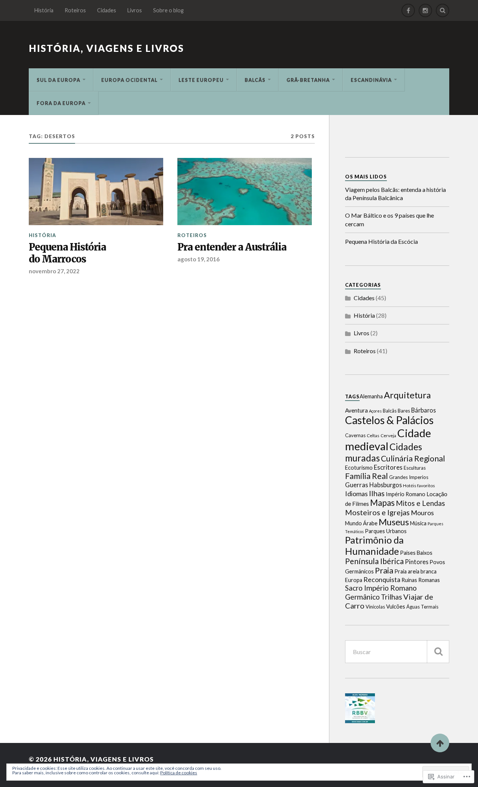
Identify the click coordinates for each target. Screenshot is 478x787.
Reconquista (381, 579)
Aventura (356, 410)
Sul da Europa (58, 80)
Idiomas (356, 493)
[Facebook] (408, 10)
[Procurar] (438, 651)
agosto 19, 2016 (198, 259)
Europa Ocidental (129, 80)
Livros (134, 10)
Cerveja (388, 435)
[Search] (442, 10)
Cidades (106, 10)
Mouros (422, 512)
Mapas (382, 503)
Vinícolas (375, 607)
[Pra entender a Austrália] (244, 191)
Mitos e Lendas (420, 503)
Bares (404, 411)
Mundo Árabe (361, 523)
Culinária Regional (413, 458)
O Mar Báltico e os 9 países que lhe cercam (389, 219)
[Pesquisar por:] (397, 651)
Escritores (388, 467)
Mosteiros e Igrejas (377, 512)
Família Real (366, 476)
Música (418, 523)
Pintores (416, 561)
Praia (384, 570)
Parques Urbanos (386, 531)
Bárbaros (423, 410)
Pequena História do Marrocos (67, 253)
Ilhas (377, 493)
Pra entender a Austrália (231, 247)
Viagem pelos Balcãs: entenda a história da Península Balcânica (395, 193)
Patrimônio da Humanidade (374, 545)
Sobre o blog (168, 10)
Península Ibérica (374, 561)
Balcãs (255, 80)
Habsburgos (385, 484)
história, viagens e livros (106, 48)
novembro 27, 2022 (54, 271)
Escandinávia (371, 80)
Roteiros (75, 10)
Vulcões (395, 606)
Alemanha (371, 396)
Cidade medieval (388, 439)
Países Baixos (416, 553)
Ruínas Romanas (420, 580)
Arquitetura (407, 395)
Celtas (373, 435)
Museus (394, 522)
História (43, 10)
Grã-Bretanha (308, 80)
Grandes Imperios (408, 477)
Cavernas (355, 435)
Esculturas (415, 468)
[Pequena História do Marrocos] (96, 191)
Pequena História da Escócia (381, 241)
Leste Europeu (201, 80)
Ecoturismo (359, 467)
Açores (375, 410)
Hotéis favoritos (419, 485)
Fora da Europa (61, 103)
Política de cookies (178, 772)
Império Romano (405, 494)
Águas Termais (422, 607)
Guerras (356, 485)
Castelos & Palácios (389, 420)
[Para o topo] (440, 743)
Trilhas (391, 596)
